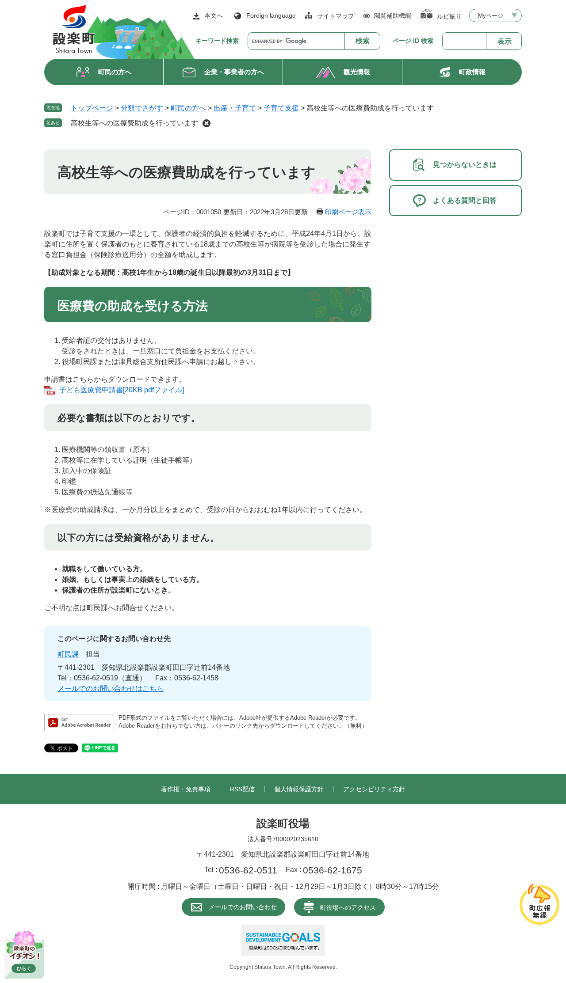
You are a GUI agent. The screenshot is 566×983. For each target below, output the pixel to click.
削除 (206, 123)
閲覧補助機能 (392, 15)
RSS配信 (242, 789)
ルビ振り (449, 16)
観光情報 (357, 72)
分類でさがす (142, 108)
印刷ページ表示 (348, 212)
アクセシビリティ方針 (374, 789)
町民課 (68, 654)
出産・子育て (235, 108)
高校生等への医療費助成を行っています (134, 123)
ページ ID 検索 (413, 40)
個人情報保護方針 (299, 789)
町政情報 (472, 72)
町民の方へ (114, 72)
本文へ (213, 15)
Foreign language (271, 15)
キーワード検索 (217, 40)
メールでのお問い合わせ (243, 907)
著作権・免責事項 (185, 789)
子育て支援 (281, 108)
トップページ (92, 108)
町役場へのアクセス (348, 907)
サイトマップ (335, 15)
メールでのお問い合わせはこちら (110, 688)
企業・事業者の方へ (234, 72)
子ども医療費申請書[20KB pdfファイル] (121, 390)
